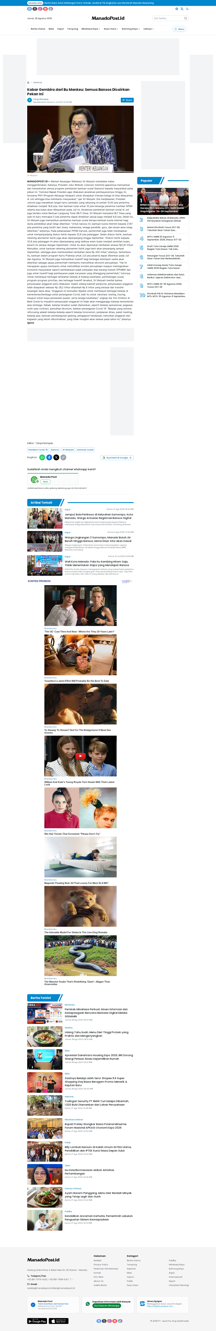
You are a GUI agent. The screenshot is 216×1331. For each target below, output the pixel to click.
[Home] (28, 82)
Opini (67, 1165)
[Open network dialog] (176, 9)
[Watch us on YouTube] (45, 9)
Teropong (72, 28)
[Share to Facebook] (49, 457)
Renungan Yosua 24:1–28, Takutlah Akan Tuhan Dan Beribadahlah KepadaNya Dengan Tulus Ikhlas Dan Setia (165, 260)
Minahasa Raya (90, 28)
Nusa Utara (110, 28)
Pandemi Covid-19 (38, 449)
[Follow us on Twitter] (34, 9)
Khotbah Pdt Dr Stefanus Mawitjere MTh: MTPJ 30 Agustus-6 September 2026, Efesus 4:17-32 (166, 296)
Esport (172, 1281)
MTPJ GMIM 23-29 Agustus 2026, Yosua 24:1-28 (164, 285)
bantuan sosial (85, 449)
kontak (97, 1272)
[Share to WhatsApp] (42, 457)
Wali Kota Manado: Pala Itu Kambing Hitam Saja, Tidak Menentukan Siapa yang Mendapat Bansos (97, 563)
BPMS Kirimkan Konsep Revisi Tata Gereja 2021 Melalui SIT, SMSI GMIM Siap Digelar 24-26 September (162, 208)
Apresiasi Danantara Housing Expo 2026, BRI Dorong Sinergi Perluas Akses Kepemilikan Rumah (99, 1057)
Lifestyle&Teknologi (179, 1285)
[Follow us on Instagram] (40, 9)
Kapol (60, 28)
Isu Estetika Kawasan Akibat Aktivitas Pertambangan (89, 1171)
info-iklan (98, 1276)
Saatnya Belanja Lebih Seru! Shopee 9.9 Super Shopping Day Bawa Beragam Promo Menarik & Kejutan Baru (96, 1081)
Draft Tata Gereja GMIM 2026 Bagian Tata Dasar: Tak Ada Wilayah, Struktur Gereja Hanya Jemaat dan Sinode (164, 250)
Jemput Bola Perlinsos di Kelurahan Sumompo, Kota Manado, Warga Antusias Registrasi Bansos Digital (99, 516)
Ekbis (51, 28)
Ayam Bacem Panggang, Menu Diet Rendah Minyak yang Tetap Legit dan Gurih (98, 1194)
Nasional (37, 82)
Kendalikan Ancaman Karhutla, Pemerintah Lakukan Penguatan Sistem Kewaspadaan (99, 1217)
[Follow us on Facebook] (29, 9)
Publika (68, 1211)
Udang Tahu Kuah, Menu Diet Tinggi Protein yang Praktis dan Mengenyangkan (96, 1034)
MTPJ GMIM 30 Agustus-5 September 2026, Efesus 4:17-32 (164, 238)
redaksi (97, 1260)
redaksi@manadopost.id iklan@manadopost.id (51, 1288)
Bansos (55, 449)
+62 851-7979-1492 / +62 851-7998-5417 (48, 1279)
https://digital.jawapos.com (160, 1306)
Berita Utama (38, 28)
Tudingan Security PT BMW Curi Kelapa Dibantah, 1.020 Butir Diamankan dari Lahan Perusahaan (97, 1102)
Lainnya (148, 28)
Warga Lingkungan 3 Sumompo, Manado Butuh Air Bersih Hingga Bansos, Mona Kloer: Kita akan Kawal (98, 539)
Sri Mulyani (68, 449)
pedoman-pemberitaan (106, 1268)
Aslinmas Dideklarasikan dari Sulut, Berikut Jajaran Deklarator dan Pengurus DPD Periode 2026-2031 (166, 277)
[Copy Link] (63, 457)
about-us (98, 1281)
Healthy (69, 1027)
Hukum (130, 1276)
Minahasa (70, 1004)
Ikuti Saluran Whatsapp (106, 1305)
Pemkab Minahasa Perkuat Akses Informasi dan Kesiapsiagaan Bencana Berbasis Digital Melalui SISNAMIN (96, 1012)
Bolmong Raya (130, 28)
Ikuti (45, 481)
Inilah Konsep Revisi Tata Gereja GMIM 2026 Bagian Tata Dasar (164, 267)
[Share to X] (56, 457)
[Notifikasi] (182, 9)
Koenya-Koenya (73, 1188)
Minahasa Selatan (74, 1119)
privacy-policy (101, 1264)
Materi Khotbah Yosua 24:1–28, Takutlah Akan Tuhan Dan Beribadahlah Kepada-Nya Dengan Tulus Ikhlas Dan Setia (166, 231)
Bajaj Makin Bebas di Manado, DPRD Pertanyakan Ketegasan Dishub (166, 219)
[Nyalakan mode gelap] (187, 9)
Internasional (175, 1276)
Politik (68, 1142)
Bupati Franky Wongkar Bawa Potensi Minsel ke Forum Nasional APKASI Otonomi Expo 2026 (96, 1125)
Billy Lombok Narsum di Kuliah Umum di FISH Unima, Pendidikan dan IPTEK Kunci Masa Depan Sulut (98, 1148)
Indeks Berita (100, 1285)
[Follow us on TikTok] (50, 9)
